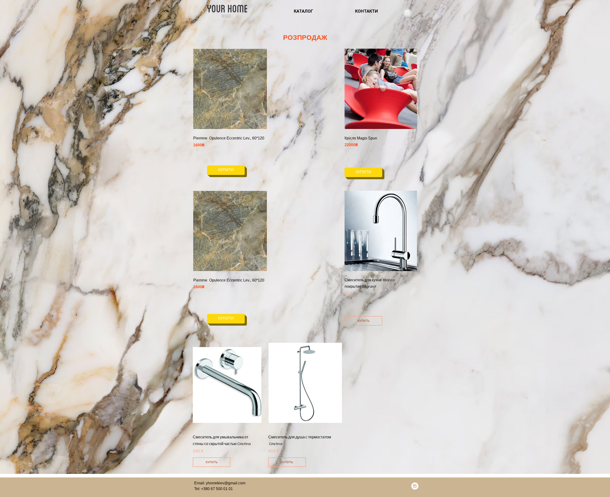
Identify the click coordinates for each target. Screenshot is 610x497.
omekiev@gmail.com (227, 483)
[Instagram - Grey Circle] (407, 13)
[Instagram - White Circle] (414, 486)
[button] (247, 89)
